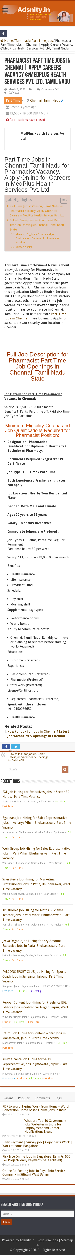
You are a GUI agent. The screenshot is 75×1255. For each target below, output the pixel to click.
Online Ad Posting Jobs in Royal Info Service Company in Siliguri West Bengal (33, 1172)
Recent (8, 1098)
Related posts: (24, 246)
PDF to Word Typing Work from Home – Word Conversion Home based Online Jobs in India (35, 1108)
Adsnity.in (27, 1240)
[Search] (65, 769)
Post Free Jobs (48, 1240)
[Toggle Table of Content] (61, 200)
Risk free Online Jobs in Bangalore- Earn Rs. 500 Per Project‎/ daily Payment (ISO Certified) (36, 1158)
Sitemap (67, 1240)
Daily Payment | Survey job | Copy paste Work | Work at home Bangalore (37, 1144)
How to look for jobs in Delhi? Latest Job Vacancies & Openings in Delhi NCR (28, 756)
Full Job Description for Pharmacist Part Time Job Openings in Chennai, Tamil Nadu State (37, 225)
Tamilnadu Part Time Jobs (34, 41)
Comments (42, 1098)
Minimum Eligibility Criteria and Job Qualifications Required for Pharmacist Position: (38, 238)
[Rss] (37, 1245)
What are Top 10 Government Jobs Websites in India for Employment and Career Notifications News (45, 1126)
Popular (24, 1098)
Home (8, 41)
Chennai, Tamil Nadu (45, 100)
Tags (58, 1098)
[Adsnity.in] (38, 13)
